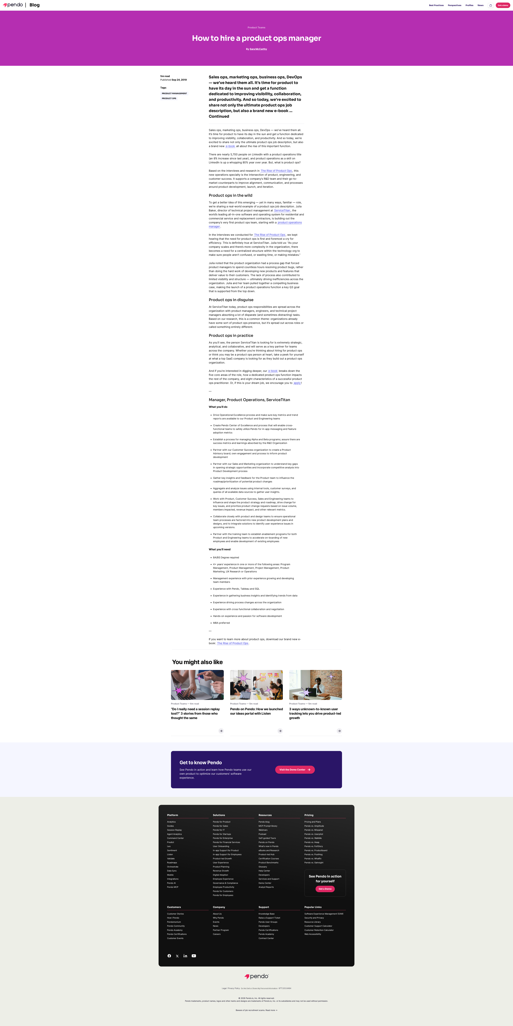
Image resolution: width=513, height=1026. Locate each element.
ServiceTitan (282, 210)
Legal (224, 988)
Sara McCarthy (258, 49)
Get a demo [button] (503, 5)
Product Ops (169, 98)
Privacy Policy (234, 988)
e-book (230, 146)
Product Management (174, 93)
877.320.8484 (285, 988)
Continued (219, 116)
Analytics (171, 822)
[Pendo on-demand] (491, 5)
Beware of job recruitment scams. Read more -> (256, 1010)
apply (297, 383)
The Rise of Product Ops (276, 170)
